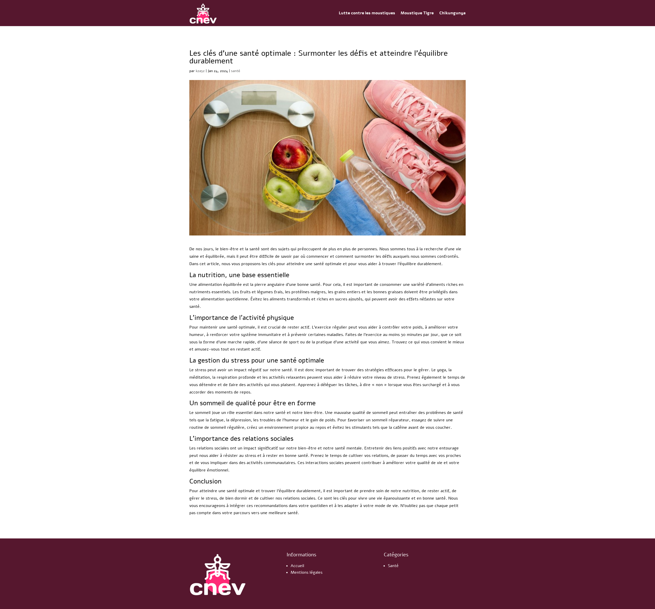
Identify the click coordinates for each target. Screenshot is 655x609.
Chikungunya (452, 13)
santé (235, 71)
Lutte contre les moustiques (367, 13)
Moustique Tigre (417, 13)
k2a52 (200, 71)
